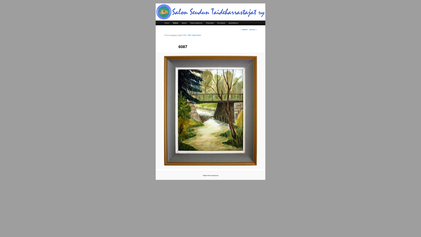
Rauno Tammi (196, 35)
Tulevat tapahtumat (196, 23)
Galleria (175, 23)
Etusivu (167, 23)
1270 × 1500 (187, 35)
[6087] (210, 111)
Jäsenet (184, 23)
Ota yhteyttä (221, 23)
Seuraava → (253, 30)
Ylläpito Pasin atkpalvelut (210, 175)
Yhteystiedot (210, 23)
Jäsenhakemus (233, 23)
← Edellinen (244, 30)
